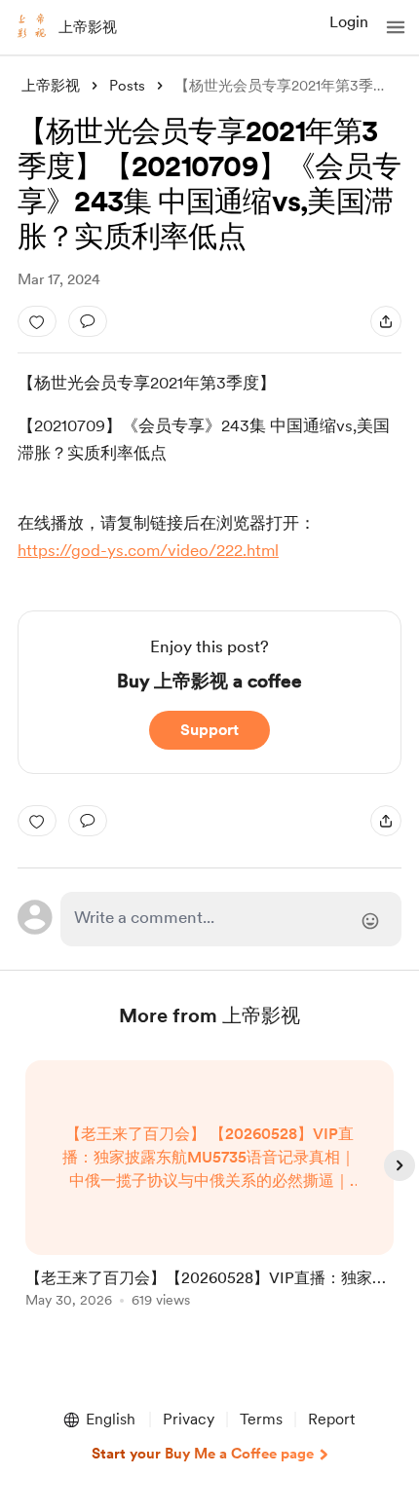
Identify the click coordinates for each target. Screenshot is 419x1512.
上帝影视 (87, 27)
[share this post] (385, 321)
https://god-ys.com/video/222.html (148, 550)
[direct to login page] (231, 919)
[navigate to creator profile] (31, 27)
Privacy (188, 1419)
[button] (395, 27)
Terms (261, 1419)
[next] (399, 1165)
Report (331, 1419)
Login (348, 22)
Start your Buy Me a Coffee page (203, 1453)
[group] (209, 1195)
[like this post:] (37, 321)
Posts (127, 85)
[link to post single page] (209, 1187)
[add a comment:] (87, 321)
